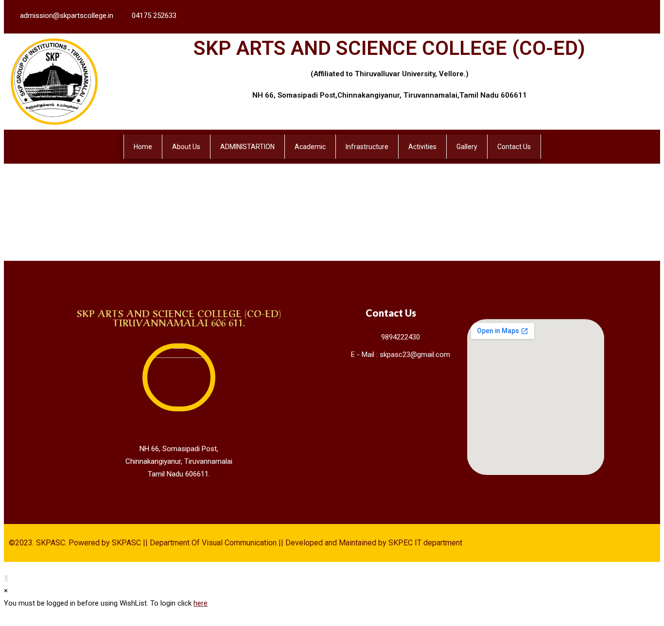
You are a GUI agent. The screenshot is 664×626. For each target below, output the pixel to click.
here (200, 603)
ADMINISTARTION (247, 147)
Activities (422, 147)
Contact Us (514, 147)
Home (143, 147)
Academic (310, 147)
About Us (186, 147)
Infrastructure (367, 147)
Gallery (466, 147)
